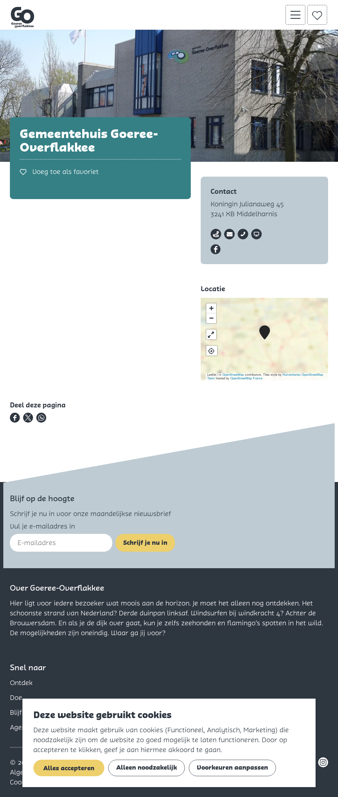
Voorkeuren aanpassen (232, 767)
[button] (264, 332)
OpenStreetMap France (246, 378)
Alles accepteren (68, 768)
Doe (16, 697)
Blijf (16, 712)
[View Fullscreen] (211, 334)
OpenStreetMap (233, 374)
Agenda (22, 727)
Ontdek (21, 682)
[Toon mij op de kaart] (211, 351)
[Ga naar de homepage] (23, 17)
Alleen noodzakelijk (146, 767)
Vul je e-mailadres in (42, 526)
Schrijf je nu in (145, 542)
